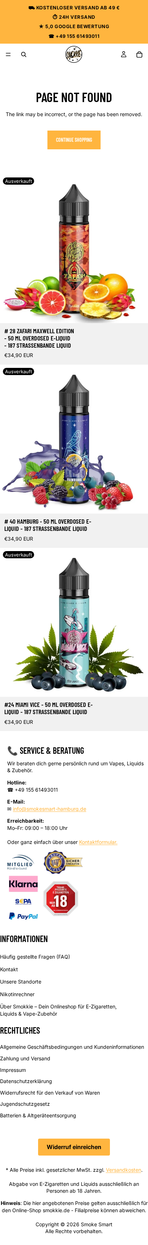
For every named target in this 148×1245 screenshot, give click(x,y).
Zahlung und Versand (25, 1058)
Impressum (13, 1069)
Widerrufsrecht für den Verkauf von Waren (50, 1092)
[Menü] (8, 54)
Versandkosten (123, 1170)
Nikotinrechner (17, 994)
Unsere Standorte (20, 981)
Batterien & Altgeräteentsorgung (38, 1115)
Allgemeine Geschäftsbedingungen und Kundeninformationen (72, 1047)
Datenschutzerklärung (26, 1081)
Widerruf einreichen (74, 1147)
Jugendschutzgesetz (25, 1104)
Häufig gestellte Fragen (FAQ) (35, 957)
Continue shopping (74, 140)
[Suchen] (24, 54)
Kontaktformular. (98, 842)
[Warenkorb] (139, 54)
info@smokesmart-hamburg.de (49, 809)
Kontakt (9, 969)
